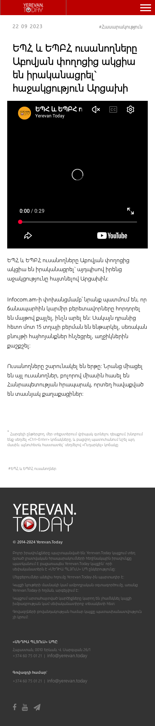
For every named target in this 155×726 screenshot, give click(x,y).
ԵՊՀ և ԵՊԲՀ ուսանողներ (33, 468)
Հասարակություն (122, 26)
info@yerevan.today (67, 655)
